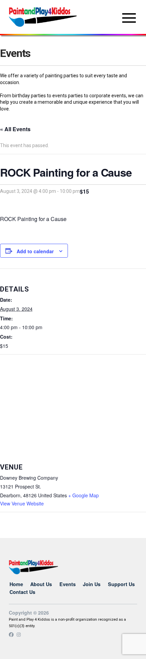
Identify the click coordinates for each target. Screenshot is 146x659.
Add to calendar (35, 251)
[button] (129, 18)
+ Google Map (83, 495)
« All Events (15, 129)
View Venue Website (22, 503)
